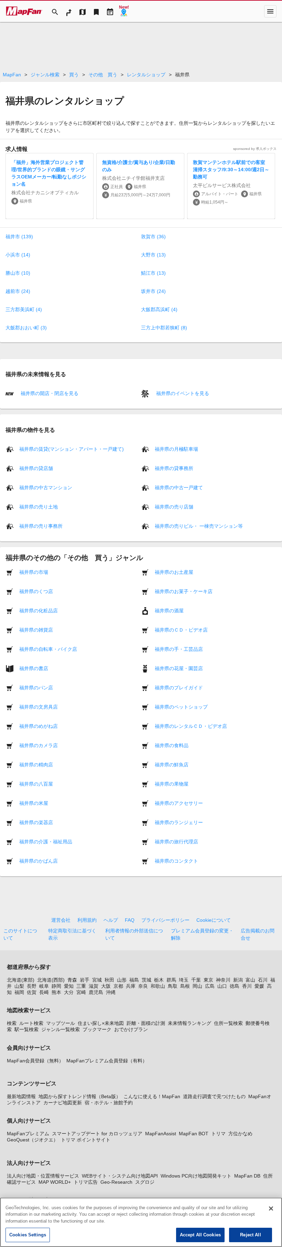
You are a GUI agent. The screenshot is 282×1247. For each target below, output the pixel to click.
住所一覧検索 (228, 1023)
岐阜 (44, 986)
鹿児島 (96, 992)
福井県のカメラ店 (38, 745)
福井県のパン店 (36, 687)
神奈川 (223, 980)
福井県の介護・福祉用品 (45, 841)
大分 (69, 992)
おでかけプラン (131, 1029)
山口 (222, 986)
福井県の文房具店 (38, 706)
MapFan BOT (193, 1133)
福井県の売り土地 (38, 506)
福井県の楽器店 (36, 822)
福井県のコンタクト (176, 860)
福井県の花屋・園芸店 (179, 668)
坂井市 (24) (153, 291)
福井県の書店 (33, 668)
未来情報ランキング (189, 1023)
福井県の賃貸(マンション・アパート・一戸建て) (71, 448)
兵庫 (130, 986)
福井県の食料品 (171, 745)
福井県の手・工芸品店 (179, 649)
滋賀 (93, 986)
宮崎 (81, 992)
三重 (81, 986)
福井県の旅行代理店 (176, 841)
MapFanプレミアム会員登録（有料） (106, 1060)
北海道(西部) (51, 980)
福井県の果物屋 (171, 783)
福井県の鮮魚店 (171, 764)
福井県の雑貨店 (36, 629)
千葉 (196, 980)
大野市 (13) (153, 255)
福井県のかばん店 (38, 860)
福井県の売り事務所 (41, 525)
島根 (185, 986)
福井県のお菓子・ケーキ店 (184, 591)
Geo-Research (116, 1182)
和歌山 (158, 986)
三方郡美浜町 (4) (24, 309)
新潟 (238, 980)
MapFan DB (247, 1176)
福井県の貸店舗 (36, 468)
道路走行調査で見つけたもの (214, 1096)
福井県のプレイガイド (179, 687)
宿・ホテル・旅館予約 (109, 1102)
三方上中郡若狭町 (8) (164, 327)
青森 (72, 980)
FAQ (129, 920)
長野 (31, 986)
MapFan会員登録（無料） (35, 1060)
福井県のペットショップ (181, 706)
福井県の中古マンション (45, 487)
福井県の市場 (33, 572)
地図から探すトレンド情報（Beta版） (80, 1096)
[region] (141, 1222)
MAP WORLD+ (55, 1182)
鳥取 (172, 986)
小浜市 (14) (18, 255)
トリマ (218, 1133)
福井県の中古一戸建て (179, 487)
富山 (250, 980)
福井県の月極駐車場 (176, 448)
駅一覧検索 (26, 1029)
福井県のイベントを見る (182, 393)
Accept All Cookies (200, 1234)
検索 (12, 1023)
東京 (208, 980)
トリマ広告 (86, 1182)
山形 (122, 980)
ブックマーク (97, 1029)
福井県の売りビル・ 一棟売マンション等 (199, 525)
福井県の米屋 (33, 803)
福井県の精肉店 (36, 764)
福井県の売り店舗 (174, 506)
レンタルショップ (146, 74)
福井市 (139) (19, 236)
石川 (263, 980)
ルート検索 (31, 1023)
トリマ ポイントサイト (85, 1139)
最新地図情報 (21, 1096)
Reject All (250, 1234)
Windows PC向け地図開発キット (196, 1176)
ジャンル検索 (45, 74)
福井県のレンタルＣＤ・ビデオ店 (191, 726)
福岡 (19, 992)
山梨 (19, 986)
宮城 (97, 980)
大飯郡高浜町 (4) (159, 309)
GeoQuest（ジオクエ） (32, 1139)
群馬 (171, 980)
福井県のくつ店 (36, 591)
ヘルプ (111, 920)
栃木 (159, 980)
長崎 (44, 992)
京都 (118, 986)
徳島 (234, 986)
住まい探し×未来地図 (101, 1023)
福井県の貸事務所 (174, 468)
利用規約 (87, 920)
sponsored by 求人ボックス (254, 149)
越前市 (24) (18, 291)
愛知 (69, 986)
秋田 (109, 980)
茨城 (146, 980)
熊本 (56, 992)
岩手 (84, 980)
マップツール (60, 1023)
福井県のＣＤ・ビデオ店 (181, 629)
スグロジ (144, 1182)
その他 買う (102, 74)
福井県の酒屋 (169, 610)
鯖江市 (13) (153, 273)
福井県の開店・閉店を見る (48, 393)
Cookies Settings (27, 1234)
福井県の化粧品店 (38, 610)
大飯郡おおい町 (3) (26, 327)
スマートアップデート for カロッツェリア (97, 1133)
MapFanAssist (160, 1133)
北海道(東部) (20, 980)
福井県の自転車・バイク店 (48, 649)
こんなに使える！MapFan (151, 1096)
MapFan (12, 74)
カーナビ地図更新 (62, 1102)
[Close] (271, 1208)
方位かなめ (240, 1133)
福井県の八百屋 (36, 783)
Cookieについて (213, 920)
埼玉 (183, 980)
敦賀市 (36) (153, 236)
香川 (247, 986)
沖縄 (111, 992)
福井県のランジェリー (179, 822)
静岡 (56, 986)
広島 (210, 986)
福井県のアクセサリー (179, 803)
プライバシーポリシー (165, 920)
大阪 (106, 986)
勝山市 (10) (18, 273)
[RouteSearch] (69, 11)
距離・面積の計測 (146, 1023)
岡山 (197, 986)
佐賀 (31, 992)
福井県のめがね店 (38, 726)
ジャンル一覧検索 (60, 1029)
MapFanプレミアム (28, 1133)
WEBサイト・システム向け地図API (120, 1176)
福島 (134, 980)
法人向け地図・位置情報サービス (43, 1176)
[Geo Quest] (124, 11)
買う (74, 74)
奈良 (143, 986)
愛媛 (259, 986)
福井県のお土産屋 (174, 572)
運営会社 (60, 920)
